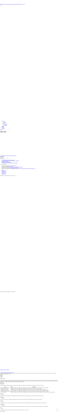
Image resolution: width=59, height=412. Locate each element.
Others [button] (1, 407)
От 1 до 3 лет (3, 173)
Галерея (3, 126)
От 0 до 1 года (4, 172)
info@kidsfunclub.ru (13, 4)
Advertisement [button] (2, 404)
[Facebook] (30, 43)
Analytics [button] (1, 400)
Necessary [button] (1, 382)
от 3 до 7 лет (5, 125)
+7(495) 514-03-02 (7, 4)
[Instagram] (30, 119)
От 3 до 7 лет (3, 174)
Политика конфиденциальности (4, 369)
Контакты (3, 128)
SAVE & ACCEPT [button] (2, 411)
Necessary (2, 383)
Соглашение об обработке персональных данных (7, 372)
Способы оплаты (4, 170)
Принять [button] (1, 374)
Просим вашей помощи (5, 161)
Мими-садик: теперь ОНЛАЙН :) (6, 162)
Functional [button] (1, 393)
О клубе (5, 121)
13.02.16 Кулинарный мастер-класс (11, 155)
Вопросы (3, 127)
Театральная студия (13, 165)
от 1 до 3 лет (5, 124)
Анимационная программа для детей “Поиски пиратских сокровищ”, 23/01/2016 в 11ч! (23, 168)
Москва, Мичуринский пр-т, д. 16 (20, 4)
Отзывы (5, 122)
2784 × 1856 (5, 155)
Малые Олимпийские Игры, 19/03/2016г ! (13, 167)
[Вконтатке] (30, 81)
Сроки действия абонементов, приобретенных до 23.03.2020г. (10, 160)
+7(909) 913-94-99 (2, 4)
